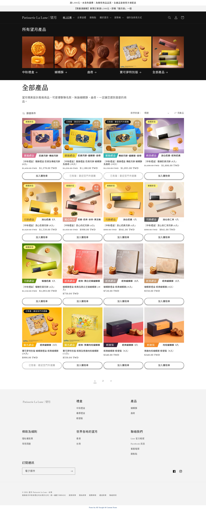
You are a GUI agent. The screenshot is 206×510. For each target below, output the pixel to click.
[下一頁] (111, 381)
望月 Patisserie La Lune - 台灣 (40, 492)
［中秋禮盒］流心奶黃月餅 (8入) (38, 225)
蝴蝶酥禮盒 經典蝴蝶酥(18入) (118, 287)
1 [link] (95, 381)
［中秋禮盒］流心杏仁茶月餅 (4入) (161, 225)
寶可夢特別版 (129, 72)
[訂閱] (71, 471)
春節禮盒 (80, 413)
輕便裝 (79, 418)
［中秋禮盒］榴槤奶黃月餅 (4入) (38, 287)
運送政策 (103, 495)
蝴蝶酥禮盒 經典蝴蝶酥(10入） (159, 287)
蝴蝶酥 (59, 72)
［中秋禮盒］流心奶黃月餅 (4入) (120, 225)
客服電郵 (135, 449)
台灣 (78, 444)
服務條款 (92, 495)
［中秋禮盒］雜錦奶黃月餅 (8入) (160, 161)
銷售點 (134, 454)
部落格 (117, 17)
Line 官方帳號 (137, 438)
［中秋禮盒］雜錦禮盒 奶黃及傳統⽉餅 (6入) (41, 162)
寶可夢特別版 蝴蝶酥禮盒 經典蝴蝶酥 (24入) (40, 352)
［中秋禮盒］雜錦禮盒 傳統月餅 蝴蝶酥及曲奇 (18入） (123, 162)
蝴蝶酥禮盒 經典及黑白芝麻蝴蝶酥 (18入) (81, 288)
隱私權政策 (27, 438)
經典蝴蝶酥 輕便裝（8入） (117, 351)
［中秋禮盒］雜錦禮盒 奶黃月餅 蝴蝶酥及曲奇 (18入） (82, 162)
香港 (78, 438)
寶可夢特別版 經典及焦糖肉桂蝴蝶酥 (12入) (81, 352)
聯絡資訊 (113, 495)
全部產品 (158, 72)
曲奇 (90, 72)
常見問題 (26, 444)
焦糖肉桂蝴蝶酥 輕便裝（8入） (159, 351)
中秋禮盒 (28, 72)
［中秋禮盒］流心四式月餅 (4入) (79, 225)
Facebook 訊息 (138, 444)
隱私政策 (82, 495)
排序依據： (136, 113)
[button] (68, 17)
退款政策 (72, 495)
